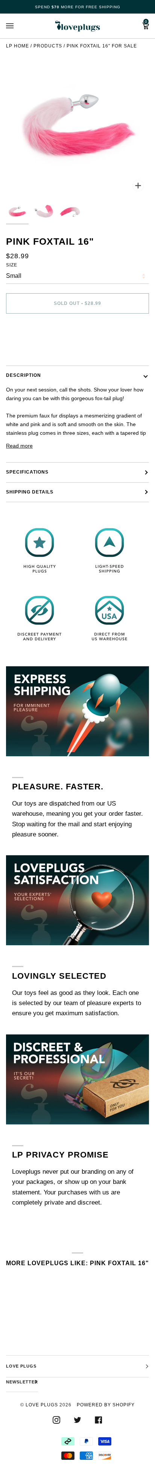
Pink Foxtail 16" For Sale (102, 46)
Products (47, 46)
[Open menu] (17, 26)
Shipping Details (29, 492)
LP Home (17, 46)
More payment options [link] (32, 349)
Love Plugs (42, 1404)
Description (23, 375)
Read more (19, 446)
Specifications (27, 472)
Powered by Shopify (106, 1404)
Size (11, 265)
